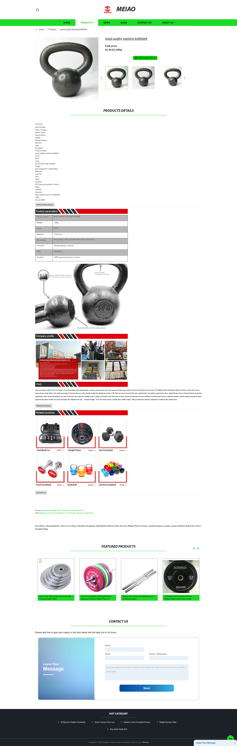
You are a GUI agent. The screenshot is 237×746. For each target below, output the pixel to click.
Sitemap (145, 742)
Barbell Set (190, 526)
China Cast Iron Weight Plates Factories (131, 526)
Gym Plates (40, 526)
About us (167, 22)
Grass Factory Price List (104, 722)
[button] (37, 10)
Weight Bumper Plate (167, 722)
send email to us (147, 58)
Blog (124, 22)
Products (87, 22)
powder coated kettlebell (174, 526)
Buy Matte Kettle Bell (118, 729)
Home (67, 22)
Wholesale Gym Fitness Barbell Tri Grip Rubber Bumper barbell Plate (66, 513)
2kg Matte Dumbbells (86, 526)
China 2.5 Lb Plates (68, 526)
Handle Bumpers (156, 526)
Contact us (144, 22)
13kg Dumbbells (52, 526)
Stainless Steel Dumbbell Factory (136, 722)
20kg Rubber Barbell (104, 526)
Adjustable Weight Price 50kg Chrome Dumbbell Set (62, 510)
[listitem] (118, 77)
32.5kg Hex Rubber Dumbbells (73, 722)
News (106, 22)
